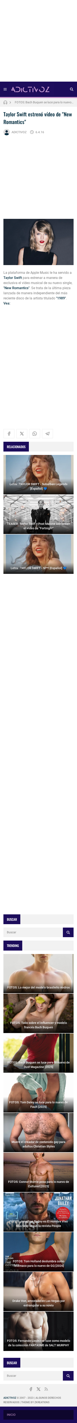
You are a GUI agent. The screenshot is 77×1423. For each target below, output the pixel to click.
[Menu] (5, 89)
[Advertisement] (38, 42)
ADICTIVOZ (19, 132)
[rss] (46, 1389)
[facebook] (9, 433)
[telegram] (47, 433)
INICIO (11, 1414)
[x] (21, 433)
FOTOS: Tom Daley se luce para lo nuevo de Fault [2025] (44, 102)
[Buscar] (72, 89)
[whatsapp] (34, 433)
